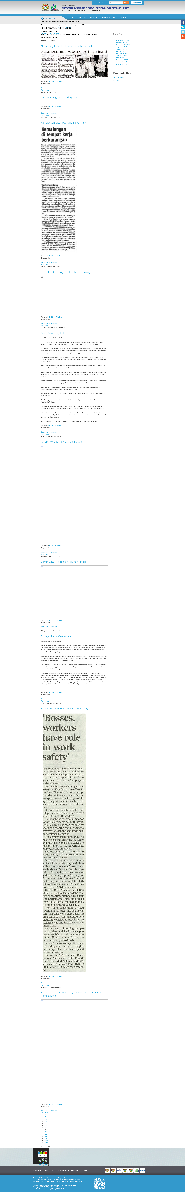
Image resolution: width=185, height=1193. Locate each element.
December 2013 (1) (122, 64)
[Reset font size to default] (43, 1163)
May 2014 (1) (120, 58)
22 (46, 1138)
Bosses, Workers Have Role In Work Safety (64, 708)
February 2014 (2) (122, 60)
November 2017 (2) (122, 40)
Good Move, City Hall (52, 333)
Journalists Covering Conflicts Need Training (65, 272)
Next (46, 1140)
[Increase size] (40, 1163)
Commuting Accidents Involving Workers (64, 561)
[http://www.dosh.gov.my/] (131, 1170)
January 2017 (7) (121, 49)
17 (46, 1127)
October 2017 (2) (122, 43)
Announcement (94, 17)
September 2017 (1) (123, 45)
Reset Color (42, 1155)
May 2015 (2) (120, 51)
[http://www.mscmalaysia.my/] (119, 1170)
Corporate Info (82, 17)
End (46, 1142)
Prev (46, 1117)
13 (46, 1119)
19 (46, 1132)
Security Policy (50, 1170)
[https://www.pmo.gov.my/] (113, 1170)
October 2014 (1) (122, 53)
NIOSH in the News (119, 77)
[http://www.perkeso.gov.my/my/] (136, 1170)
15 (46, 1123)
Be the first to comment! (49, 88)
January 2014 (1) (121, 62)
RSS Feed (116, 81)
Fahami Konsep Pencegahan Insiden (61, 441)
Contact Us (122, 17)
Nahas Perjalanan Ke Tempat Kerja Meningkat (66, 46)
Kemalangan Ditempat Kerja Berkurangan (64, 122)
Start (47, 1115)
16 (46, 1125)
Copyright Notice (63, 1170)
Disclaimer (74, 1170)
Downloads (106, 17)
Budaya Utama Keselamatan (56, 636)
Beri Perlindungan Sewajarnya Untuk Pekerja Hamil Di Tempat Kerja (71, 994)
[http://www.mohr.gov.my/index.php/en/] (125, 1170)
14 (46, 1121)
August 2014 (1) (121, 55)
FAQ (114, 17)
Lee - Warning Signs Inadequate (59, 97)
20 (46, 1134)
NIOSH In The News (65, 27)
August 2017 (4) (121, 47)
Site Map (84, 1170)
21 (46, 1136)
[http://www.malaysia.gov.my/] (107, 1170)
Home (72, 17)
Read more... (45, 90)
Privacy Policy (37, 1170)
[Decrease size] (46, 1163)
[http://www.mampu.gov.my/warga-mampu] (142, 1170)
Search (126, 2)
